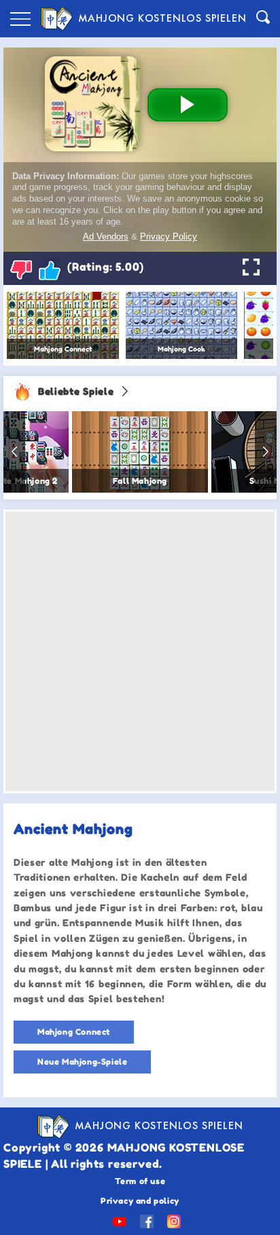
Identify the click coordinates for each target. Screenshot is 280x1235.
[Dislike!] (21, 269)
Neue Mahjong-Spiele (82, 1062)
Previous (14, 452)
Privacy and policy (140, 1201)
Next (266, 452)
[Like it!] (49, 269)
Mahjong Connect (73, 1032)
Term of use (140, 1181)
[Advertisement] (140, 651)
